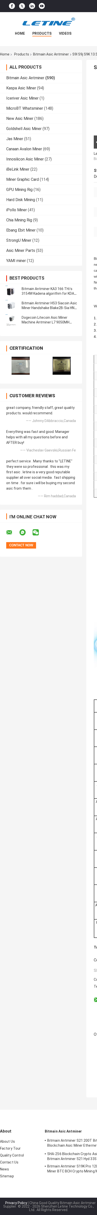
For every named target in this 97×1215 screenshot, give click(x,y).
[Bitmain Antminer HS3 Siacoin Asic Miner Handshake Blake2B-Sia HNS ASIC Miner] (11, 306)
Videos (65, 33)
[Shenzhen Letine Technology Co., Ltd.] (48, 22)
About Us (7, 1141)
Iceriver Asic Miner (22, 98)
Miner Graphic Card (22, 179)
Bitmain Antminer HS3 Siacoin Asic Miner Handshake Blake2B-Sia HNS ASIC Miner (49, 308)
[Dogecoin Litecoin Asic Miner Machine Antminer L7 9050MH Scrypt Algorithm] (11, 320)
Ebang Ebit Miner (21, 230)
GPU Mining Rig (19, 189)
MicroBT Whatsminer (24, 108)
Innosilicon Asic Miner (25, 159)
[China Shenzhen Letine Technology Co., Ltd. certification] (20, 366)
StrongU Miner (18, 240)
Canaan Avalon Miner (24, 149)
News (4, 1169)
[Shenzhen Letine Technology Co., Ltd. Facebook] (11, 6)
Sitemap (7, 1176)
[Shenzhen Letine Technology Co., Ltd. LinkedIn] (32, 6)
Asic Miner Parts (20, 250)
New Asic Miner (19, 118)
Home (20, 33)
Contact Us (9, 1162)
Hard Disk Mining (20, 199)
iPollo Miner (16, 210)
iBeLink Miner (17, 169)
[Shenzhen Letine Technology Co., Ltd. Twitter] (22, 6)
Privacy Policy (16, 1203)
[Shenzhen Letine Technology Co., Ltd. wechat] (39, 532)
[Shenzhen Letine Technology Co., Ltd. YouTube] (41, 6)
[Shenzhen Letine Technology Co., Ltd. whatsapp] (25, 532)
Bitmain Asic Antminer (51, 54)
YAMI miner (16, 260)
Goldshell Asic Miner (24, 128)
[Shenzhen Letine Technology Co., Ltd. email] (12, 532)
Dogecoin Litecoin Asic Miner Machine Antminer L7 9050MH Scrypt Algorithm (45, 322)
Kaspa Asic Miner (21, 88)
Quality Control (12, 1155)
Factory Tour (10, 1148)
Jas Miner (14, 138)
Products (41, 33)
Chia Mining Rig (19, 220)
